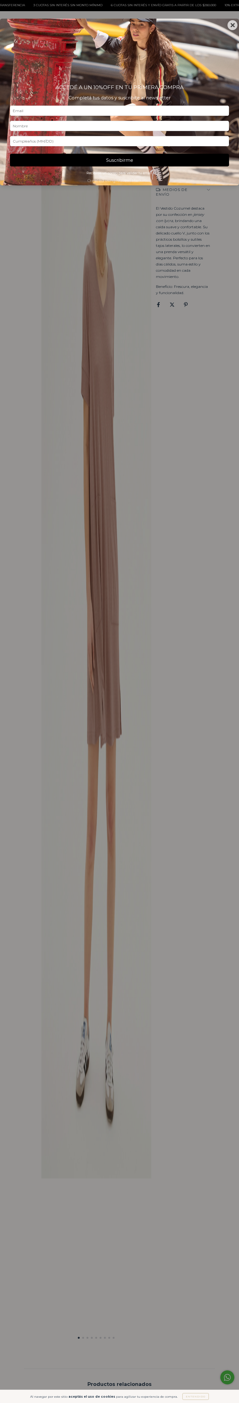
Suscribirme (119, 160)
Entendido (195, 1396)
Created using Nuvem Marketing (119, 180)
